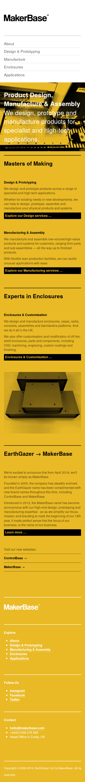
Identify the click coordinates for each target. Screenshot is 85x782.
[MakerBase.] (42, 18)
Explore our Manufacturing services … (34, 270)
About (9, 43)
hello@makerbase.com (27, 728)
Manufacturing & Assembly (30, 649)
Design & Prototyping (22, 51)
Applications (14, 74)
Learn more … (15, 532)
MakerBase (12, 567)
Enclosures (13, 66)
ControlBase (13, 558)
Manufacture (14, 59)
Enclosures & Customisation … (28, 357)
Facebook (17, 695)
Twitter (15, 699)
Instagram (17, 690)
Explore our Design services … (28, 215)
